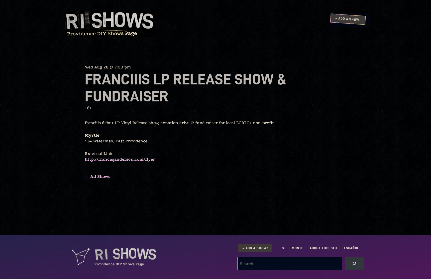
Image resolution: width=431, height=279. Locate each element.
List (282, 248)
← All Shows (97, 176)
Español (351, 248)
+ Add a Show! (348, 19)
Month (298, 248)
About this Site (324, 248)
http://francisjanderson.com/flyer (120, 159)
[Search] (354, 263)
